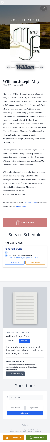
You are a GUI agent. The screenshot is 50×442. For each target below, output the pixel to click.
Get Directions (14, 262)
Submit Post (25, 413)
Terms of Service (31, 432)
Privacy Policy (18, 432)
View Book (11, 341)
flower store (21, 206)
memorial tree (31, 202)
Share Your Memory (15, 374)
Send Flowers (35, 262)
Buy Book (24, 341)
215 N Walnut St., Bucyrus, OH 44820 (23, 258)
